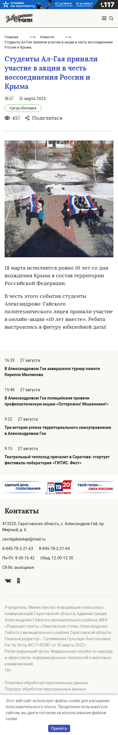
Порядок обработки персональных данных (45, 689)
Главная (11, 37)
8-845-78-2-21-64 (54, 548)
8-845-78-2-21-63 (17, 548)
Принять (59, 728)
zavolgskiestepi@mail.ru (24, 539)
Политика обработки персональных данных (46, 682)
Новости (47, 37)
